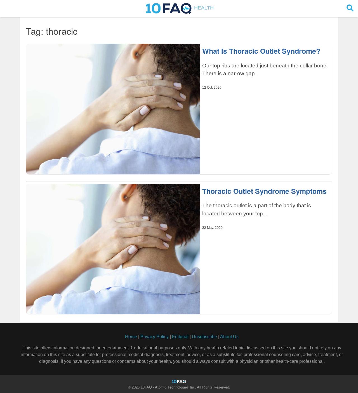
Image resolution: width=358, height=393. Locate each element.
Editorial (180, 336)
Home (131, 336)
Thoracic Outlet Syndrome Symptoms (264, 191)
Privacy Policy (154, 336)
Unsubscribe (204, 336)
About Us (229, 336)
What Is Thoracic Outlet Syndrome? (261, 51)
